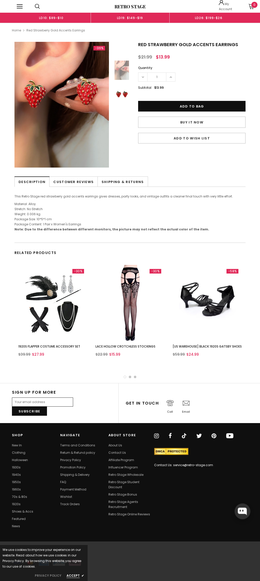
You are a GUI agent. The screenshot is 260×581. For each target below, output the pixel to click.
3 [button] (135, 377)
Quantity (145, 68)
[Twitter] (199, 436)
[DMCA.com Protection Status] (171, 451)
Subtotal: (145, 87)
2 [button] (130, 377)
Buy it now (191, 122)
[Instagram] (156, 436)
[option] (51, 18)
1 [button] (125, 377)
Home (16, 30)
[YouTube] (230, 436)
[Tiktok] (184, 436)
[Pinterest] (214, 436)
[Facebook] (170, 436)
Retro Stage (130, 7)
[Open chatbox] (242, 511)
